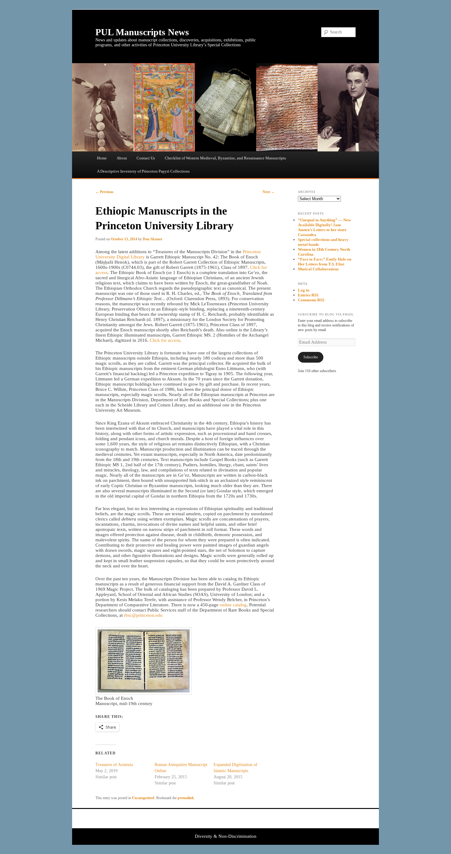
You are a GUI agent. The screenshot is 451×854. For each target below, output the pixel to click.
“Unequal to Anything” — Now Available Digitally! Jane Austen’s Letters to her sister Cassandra (324, 227)
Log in (303, 290)
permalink (186, 798)
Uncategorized (143, 798)
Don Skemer (152, 239)
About (122, 158)
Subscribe (310, 357)
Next (269, 192)
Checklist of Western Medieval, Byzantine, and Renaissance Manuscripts (225, 158)
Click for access (165, 340)
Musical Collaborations (318, 269)
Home (102, 158)
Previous (104, 192)
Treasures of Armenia (114, 764)
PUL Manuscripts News (142, 32)
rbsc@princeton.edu (143, 615)
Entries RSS (308, 295)
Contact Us (146, 158)
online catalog (233, 604)
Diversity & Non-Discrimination (225, 836)
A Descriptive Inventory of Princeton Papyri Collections (143, 171)
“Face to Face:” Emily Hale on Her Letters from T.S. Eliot (324, 261)
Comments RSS (311, 300)
